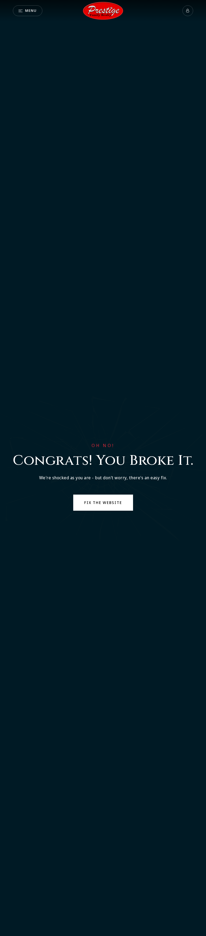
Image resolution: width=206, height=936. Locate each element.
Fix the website (103, 502)
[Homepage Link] (103, 10)
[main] (103, 468)
